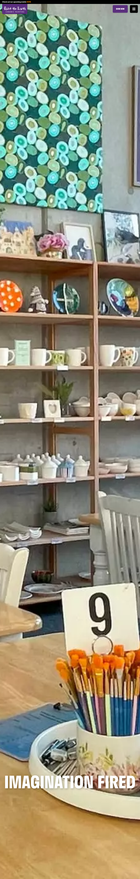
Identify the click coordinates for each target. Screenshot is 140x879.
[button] (134, 9)
